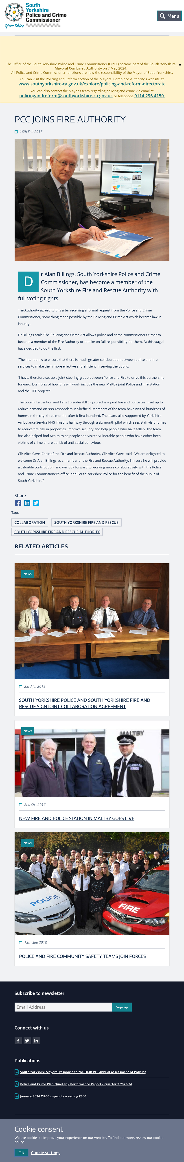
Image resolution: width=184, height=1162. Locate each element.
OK (21, 1152)
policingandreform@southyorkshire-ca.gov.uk (66, 96)
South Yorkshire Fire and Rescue (86, 522)
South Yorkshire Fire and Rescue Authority (57, 531)
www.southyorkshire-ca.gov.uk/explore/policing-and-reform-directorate (92, 84)
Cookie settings (45, 1152)
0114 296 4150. (149, 96)
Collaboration (29, 522)
